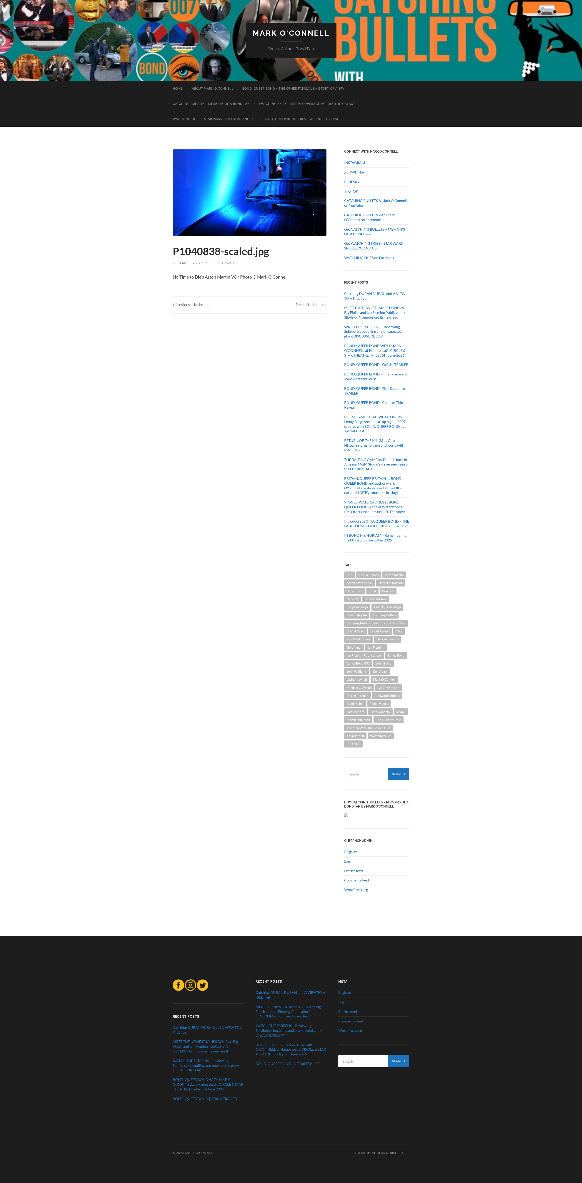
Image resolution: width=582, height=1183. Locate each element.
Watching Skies (380, 736)
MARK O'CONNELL (291, 33)
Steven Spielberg (358, 720)
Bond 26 (353, 599)
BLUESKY (352, 181)
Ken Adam (380, 671)
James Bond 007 (358, 663)
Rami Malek (355, 703)
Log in (349, 861)
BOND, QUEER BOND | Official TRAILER (376, 364)
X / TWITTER (354, 172)
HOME (178, 88)
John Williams (357, 671)
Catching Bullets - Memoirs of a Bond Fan (376, 623)
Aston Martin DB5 (360, 583)
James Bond (396, 655)
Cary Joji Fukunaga (387, 607)
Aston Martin (394, 575)
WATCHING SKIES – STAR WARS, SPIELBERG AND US (214, 119)
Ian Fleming (376, 647)
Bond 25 (388, 591)
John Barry (383, 663)
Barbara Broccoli (391, 583)
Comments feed (356, 880)
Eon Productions (358, 639)
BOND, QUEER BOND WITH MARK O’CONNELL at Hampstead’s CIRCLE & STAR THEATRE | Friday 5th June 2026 (375, 350)
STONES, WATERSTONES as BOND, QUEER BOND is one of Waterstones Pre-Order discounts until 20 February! (374, 507)
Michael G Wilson (359, 688)
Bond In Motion (376, 599)
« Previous (191, 304)
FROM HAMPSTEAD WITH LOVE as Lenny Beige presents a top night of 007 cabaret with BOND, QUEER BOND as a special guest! (375, 424)
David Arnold (380, 631)
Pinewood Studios (387, 695)
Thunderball (355, 736)
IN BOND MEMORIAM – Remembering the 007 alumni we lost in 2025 (375, 537)
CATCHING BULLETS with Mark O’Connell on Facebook (369, 217)
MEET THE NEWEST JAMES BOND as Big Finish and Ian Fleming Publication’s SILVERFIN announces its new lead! (375, 312)
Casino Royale (357, 615)
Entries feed (353, 870)
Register (350, 851)
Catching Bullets (384, 615)
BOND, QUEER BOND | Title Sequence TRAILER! (374, 390)
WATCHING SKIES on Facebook (369, 257)
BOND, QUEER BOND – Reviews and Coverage (303, 119)
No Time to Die (388, 688)
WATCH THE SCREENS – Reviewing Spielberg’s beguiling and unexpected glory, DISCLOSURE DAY (373, 331)
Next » (311, 304)
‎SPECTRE (353, 744)
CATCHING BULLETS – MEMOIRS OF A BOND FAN (211, 104)
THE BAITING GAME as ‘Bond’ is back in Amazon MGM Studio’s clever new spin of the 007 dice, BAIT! (376, 464)
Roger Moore (378, 703)
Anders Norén (385, 1153)
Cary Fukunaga (357, 607)
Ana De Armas (368, 575)
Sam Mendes (355, 712)
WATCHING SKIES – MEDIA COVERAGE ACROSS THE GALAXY (307, 104)
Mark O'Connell (384, 679)
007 (349, 575)
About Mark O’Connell (212, 88)
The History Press (388, 720)
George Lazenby (387, 639)
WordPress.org (356, 889)
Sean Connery (380, 712)
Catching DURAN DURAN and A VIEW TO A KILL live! (374, 295)
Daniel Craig (355, 631)
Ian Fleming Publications (364, 655)
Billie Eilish (354, 591)
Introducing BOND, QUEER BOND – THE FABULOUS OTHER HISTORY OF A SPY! (376, 523)
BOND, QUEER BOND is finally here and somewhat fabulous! (375, 376)
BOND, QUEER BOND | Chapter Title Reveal (373, 404)
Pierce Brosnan (357, 695)
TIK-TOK (351, 191)
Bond (372, 591)
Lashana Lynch (357, 679)
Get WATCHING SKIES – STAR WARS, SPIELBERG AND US (373, 245)
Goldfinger (354, 647)
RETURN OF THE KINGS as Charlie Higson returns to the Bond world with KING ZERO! (374, 445)
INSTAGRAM (354, 162)
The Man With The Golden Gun (368, 728)
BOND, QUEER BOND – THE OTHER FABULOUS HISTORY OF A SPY (293, 88)
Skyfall (401, 712)
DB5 (399, 631)
